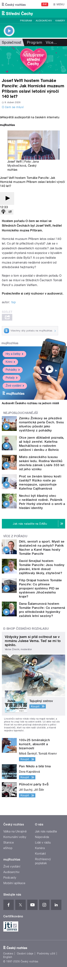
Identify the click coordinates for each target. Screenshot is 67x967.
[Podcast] (3, 212)
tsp (13, 302)
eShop (7, 848)
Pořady (10, 377)
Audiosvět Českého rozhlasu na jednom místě (30, 403)
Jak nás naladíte (46, 831)
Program (26, 20)
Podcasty (9, 877)
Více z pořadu (15, 536)
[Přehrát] (7, 198)
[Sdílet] (10, 212)
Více (51, 42)
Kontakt (40, 853)
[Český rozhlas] (14, 4)
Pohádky (11, 369)
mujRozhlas (9, 343)
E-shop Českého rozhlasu (26, 628)
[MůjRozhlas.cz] (7, 125)
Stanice (8, 842)
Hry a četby (13, 354)
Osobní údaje (25, 953)
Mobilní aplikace (14, 883)
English (7, 957)
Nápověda (42, 837)
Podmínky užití (46, 953)
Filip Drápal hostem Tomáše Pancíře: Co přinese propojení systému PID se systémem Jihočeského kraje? (40, 588)
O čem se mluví (13, 107)
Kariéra (40, 848)
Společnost (11, 42)
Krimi (9, 362)
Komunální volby (14, 837)
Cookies (8, 953)
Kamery (60, 20)
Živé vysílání (13, 385)
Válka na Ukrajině (15, 831)
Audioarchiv (44, 20)
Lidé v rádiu (43, 842)
